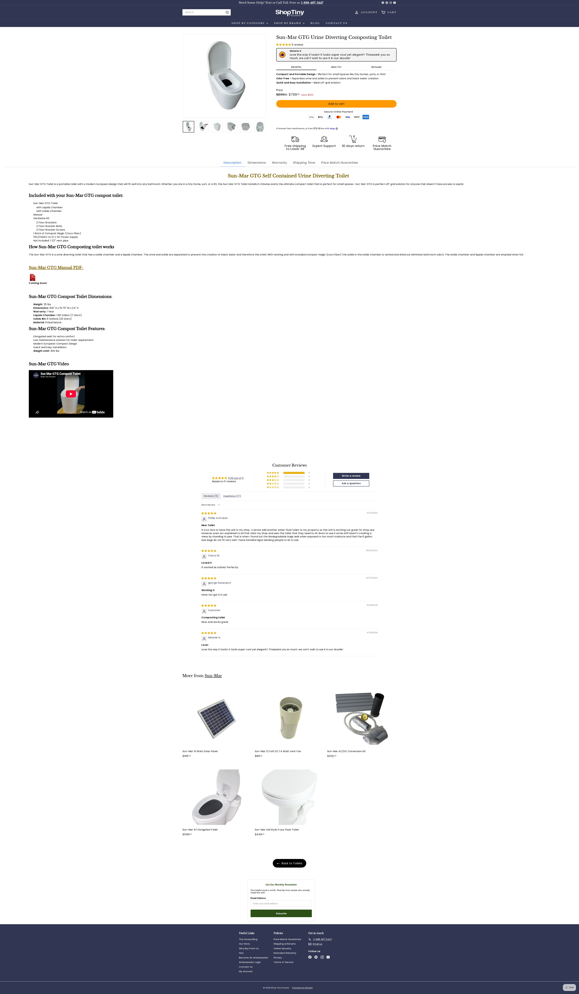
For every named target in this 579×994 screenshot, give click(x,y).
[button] (284, 44)
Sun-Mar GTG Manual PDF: (56, 267)
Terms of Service (283, 962)
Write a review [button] (351, 476)
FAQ (241, 953)
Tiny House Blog (248, 939)
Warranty (279, 162)
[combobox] (206, 12)
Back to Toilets (291, 863)
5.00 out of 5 (236, 478)
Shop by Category (248, 23)
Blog (315, 23)
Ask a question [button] (351, 483)
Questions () (232, 496)
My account (246, 971)
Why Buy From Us (249, 948)
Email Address (258, 898)
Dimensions (257, 162)
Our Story (244, 943)
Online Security (282, 948)
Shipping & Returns (285, 943)
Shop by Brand (288, 23)
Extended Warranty (285, 953)
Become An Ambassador (253, 957)
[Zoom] (224, 76)
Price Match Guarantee (339, 162)
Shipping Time (304, 162)
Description (232, 162)
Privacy (278, 957)
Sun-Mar (213, 675)
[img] (208, 513)
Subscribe (281, 913)
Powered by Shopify (302, 987)
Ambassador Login (250, 962)
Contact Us (337, 23)
